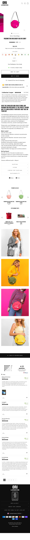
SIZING (15, 167)
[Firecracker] (5, 54)
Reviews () (15, 42)
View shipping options (19, 48)
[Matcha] (25, 54)
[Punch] (2, 54)
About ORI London (15, 506)
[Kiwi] (28, 54)
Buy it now (15, 76)
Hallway (16, 526)
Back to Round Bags (16, 355)
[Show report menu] (26, 398)
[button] (2, 197)
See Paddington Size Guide (15, 64)
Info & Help (15, 503)
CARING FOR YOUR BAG (15, 170)
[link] (9, 197)
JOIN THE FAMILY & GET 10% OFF (14, 510)
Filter (4, 374)
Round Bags (16, 36)
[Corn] (12, 54)
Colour (15, 51)
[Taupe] (15, 54)
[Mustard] (18, 54)
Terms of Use (18, 524)
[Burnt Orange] (9, 54)
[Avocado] (21, 54)
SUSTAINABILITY (15, 173)
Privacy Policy (12, 524)
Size (14, 58)
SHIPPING (15, 164)
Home (11, 36)
